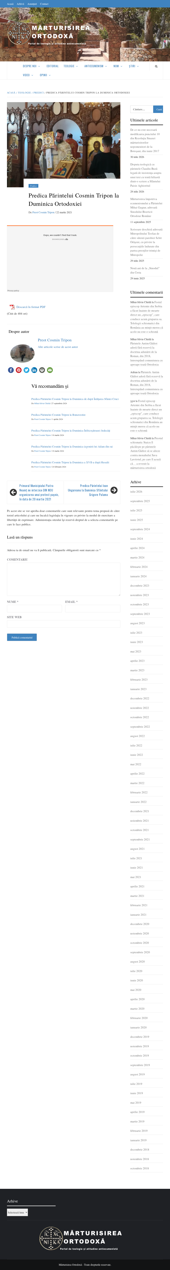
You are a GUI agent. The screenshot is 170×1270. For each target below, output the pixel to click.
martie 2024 (137, 557)
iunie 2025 (136, 520)
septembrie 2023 (140, 614)
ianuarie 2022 (138, 802)
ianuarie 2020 (138, 1027)
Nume (12, 602)
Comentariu (17, 559)
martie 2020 (137, 1008)
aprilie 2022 (137, 773)
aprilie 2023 (137, 661)
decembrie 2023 (139, 585)
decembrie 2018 (139, 1149)
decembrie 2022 (139, 698)
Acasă (10, 3)
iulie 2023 (136, 633)
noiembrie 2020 (139, 933)
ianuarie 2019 (138, 1140)
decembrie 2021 (139, 811)
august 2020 (137, 961)
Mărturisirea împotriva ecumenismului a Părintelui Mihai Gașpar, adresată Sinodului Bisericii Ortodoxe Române (146, 207)
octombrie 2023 (139, 604)
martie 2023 (137, 670)
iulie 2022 (136, 745)
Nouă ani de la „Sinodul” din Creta (145, 270)
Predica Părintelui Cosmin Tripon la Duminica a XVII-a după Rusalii (70, 462)
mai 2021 (135, 877)
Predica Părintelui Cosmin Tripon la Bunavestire (58, 414)
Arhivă (20, 3)
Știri (132, 66)
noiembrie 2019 (139, 1046)
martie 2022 (137, 783)
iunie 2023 (136, 642)
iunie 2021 (136, 867)
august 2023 (137, 623)
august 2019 (137, 1074)
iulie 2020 (136, 971)
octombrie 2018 (139, 1168)
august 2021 (137, 849)
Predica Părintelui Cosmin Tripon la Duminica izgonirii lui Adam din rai (72, 446)
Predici (33, 185)
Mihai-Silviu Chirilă (42, 403)
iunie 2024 (136, 539)
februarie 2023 (139, 679)
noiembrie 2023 (139, 595)
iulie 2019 (136, 1084)
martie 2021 (137, 896)
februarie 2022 (139, 792)
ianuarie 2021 (138, 914)
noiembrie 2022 (139, 708)
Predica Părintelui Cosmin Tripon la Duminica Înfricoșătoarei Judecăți (70, 430)
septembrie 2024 (140, 529)
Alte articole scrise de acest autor (58, 347)
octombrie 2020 (139, 943)
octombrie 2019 (139, 1055)
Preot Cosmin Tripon (43, 212)
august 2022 (137, 736)
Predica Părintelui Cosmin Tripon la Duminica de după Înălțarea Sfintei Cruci (75, 399)
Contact (44, 3)
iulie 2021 (136, 858)
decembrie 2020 (139, 924)
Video (26, 75)
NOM (116, 66)
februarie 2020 (139, 1018)
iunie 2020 (136, 980)
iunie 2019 (136, 1093)
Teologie (69, 66)
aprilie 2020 (137, 999)
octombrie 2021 (139, 830)
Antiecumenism (94, 66)
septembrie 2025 (140, 501)
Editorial (53, 66)
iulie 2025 (136, 510)
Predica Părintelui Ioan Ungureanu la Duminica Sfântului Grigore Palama (88, 490)
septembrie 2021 (140, 839)
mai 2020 (135, 990)
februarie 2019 (139, 1131)
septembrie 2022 (140, 726)
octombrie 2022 (139, 717)
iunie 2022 (136, 755)
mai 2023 (135, 651)
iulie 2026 (136, 491)
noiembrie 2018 (139, 1159)
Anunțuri (32, 3)
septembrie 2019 (140, 1065)
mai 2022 (135, 764)
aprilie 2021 (137, 886)
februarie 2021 (139, 905)
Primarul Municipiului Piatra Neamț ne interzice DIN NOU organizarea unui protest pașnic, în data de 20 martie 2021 (39, 492)
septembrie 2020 (140, 952)
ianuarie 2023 (138, 689)
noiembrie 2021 (139, 820)
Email (71, 602)
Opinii (43, 75)
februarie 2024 (139, 567)
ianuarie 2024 (138, 576)
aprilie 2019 (137, 1112)
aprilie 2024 (137, 548)
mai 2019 (135, 1102)
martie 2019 (137, 1121)
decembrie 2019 (139, 1037)
